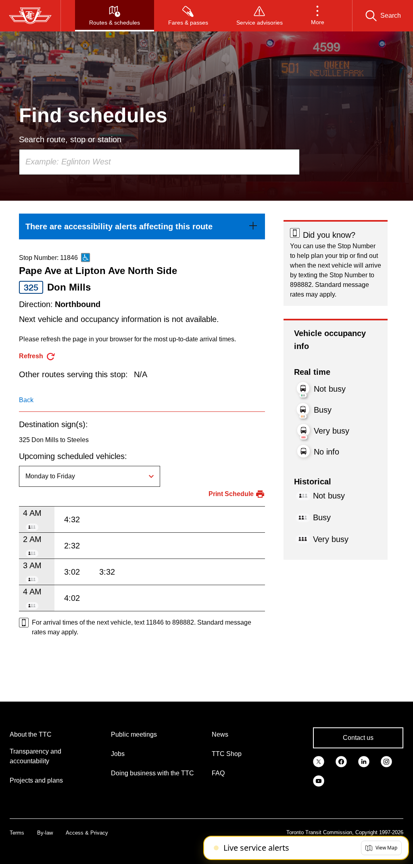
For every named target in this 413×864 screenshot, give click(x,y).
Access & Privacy (87, 833)
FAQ (218, 773)
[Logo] (30, 15)
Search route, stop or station (70, 139)
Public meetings (134, 734)
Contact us (358, 737)
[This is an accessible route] (85, 257)
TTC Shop (227, 753)
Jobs (118, 753)
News (220, 734)
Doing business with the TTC (152, 773)
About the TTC (31, 734)
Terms (17, 833)
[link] (142, 226)
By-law (45, 833)
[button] (317, 15)
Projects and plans (36, 780)
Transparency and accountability (35, 756)
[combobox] (159, 162)
